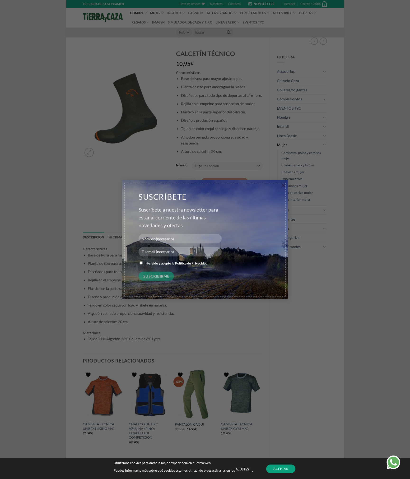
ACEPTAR (280, 469)
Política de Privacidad (191, 263)
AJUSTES (242, 469)
